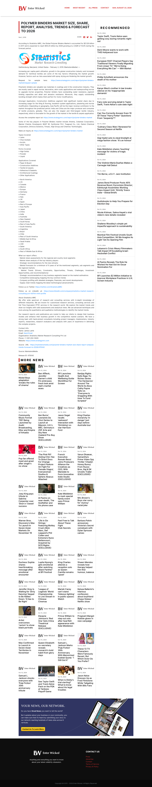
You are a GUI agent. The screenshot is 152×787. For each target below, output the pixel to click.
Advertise (89, 759)
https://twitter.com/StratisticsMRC (48, 287)
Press (88, 757)
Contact (89, 762)
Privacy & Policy (92, 767)
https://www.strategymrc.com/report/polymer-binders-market (68, 117)
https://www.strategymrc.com (37, 341)
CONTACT (105, 8)
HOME (67, 8)
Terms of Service (92, 764)
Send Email (28, 333)
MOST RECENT (79, 8)
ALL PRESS (93, 8)
